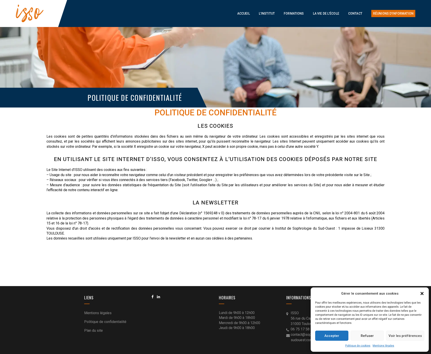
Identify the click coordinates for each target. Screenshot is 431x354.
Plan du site (93, 330)
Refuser (367, 336)
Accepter (331, 336)
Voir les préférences (405, 336)
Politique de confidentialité (105, 322)
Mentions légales (383, 345)
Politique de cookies (357, 345)
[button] (422, 293)
